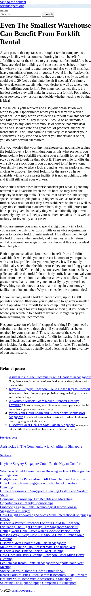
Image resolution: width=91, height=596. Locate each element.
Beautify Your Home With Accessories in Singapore (36, 579)
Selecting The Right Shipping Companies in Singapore (38, 583)
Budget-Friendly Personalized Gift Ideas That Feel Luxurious (42, 479)
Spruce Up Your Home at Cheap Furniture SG (32, 571)
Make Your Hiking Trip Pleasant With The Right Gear (37, 547)
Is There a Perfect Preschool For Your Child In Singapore (40, 523)
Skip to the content (13, 2)
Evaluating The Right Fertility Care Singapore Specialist (39, 527)
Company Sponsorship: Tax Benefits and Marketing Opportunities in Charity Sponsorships (36, 501)
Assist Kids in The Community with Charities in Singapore (50, 377)
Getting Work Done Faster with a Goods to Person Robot (40, 531)
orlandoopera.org (12, 6)
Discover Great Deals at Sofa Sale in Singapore (42, 425)
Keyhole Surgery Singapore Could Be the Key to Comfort (49, 389)
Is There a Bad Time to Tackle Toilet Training (32, 551)
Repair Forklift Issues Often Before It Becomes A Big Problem (43, 575)
